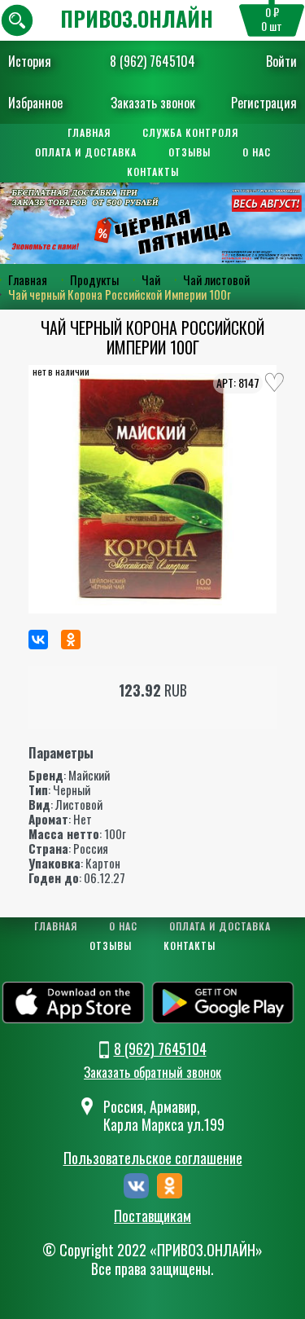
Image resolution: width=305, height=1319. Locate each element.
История (29, 61)
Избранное (35, 102)
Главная (89, 132)
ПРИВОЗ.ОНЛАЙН (136, 18)
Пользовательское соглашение (152, 1157)
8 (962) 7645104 (152, 61)
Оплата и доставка (86, 152)
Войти (281, 61)
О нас (256, 152)
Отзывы (189, 152)
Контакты (153, 171)
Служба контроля (190, 132)
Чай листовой (216, 279)
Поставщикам (152, 1216)
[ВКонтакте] (38, 639)
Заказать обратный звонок (152, 1072)
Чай (151, 279)
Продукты (94, 279)
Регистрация (264, 102)
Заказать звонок (153, 102)
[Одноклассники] (71, 639)
